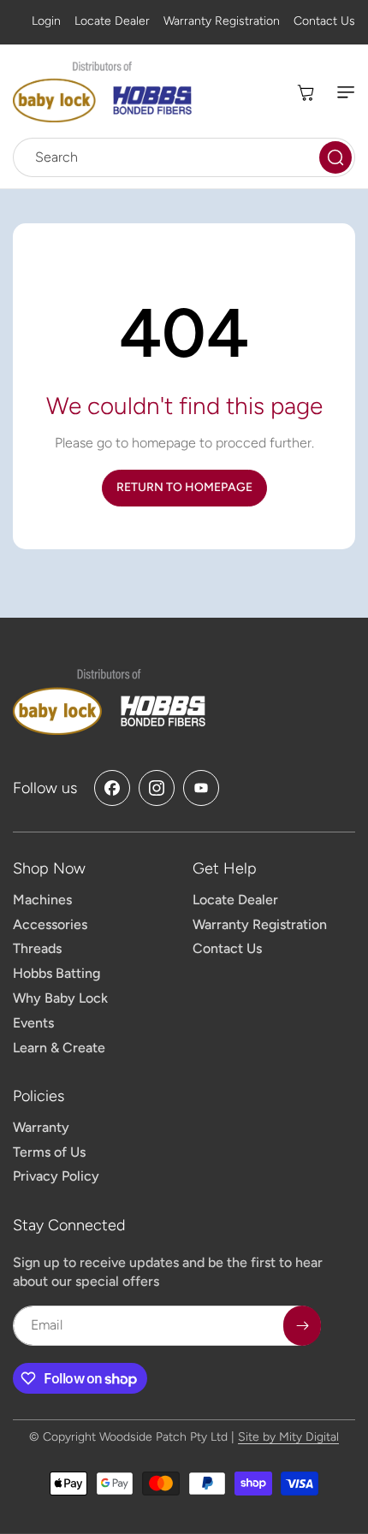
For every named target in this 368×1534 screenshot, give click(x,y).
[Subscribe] (302, 1326)
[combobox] (184, 157)
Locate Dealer (112, 21)
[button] (338, 92)
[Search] (335, 157)
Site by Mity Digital (288, 1437)
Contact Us (324, 21)
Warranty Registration (221, 21)
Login (46, 21)
